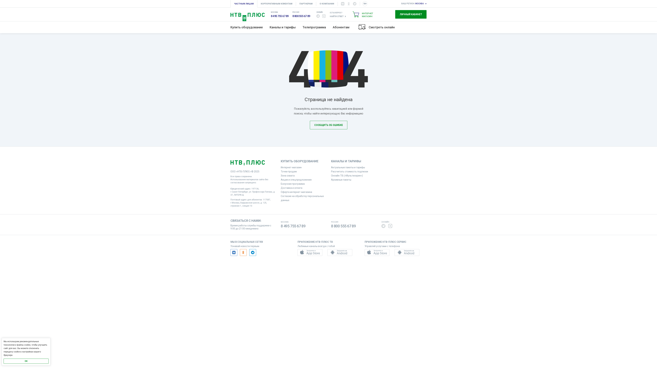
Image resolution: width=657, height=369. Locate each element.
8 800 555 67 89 (301, 16)
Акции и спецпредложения (296, 179)
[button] (318, 16)
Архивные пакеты (341, 179)
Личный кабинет (411, 14)
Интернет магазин (367, 15)
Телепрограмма (314, 27)
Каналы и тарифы (283, 27)
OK (26, 361)
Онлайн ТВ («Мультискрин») (347, 175)
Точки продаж (289, 171)
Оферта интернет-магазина (296, 192)
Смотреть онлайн (382, 27)
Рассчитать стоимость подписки (349, 171)
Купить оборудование (246, 27)
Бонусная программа (293, 183)
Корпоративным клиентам (276, 4)
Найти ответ (337, 16)
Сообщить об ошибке (328, 125)
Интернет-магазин (291, 167)
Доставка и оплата (291, 188)
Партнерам (306, 4)
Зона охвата (288, 175)
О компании (327, 4)
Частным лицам (244, 4)
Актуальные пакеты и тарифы (348, 167)
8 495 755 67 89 (280, 16)
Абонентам (341, 27)
